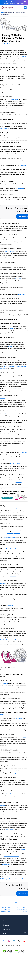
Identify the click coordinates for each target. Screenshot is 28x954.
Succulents (3, 583)
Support (5, 933)
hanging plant (10, 829)
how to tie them (19, 188)
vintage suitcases (13, 99)
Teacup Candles (15, 463)
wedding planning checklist (11, 856)
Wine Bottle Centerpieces (10, 549)
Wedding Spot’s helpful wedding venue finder (13, 879)
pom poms (18, 278)
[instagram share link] (9, 941)
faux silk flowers (9, 251)
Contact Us (6, 929)
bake (15, 388)
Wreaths (10, 605)
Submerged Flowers (9, 537)
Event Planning (16, 903)
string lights (22, 737)
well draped (5, 683)
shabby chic (23, 452)
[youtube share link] (24, 941)
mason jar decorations (15, 240)
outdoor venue (6, 864)
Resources (6, 925)
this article (13, 576)
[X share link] (19, 941)
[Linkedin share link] (14, 941)
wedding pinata (15, 773)
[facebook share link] (3, 941)
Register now (20, 3)
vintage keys (9, 794)
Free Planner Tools (9, 917)
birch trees (23, 165)
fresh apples (8, 414)
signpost (10, 346)
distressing (19, 482)
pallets (2, 714)
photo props (21, 294)
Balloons (2, 398)
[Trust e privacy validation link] (8, 951)
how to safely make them (13, 533)
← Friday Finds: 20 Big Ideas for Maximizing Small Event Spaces (6, 909)
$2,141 (24, 56)
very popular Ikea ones (15, 508)
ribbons (12, 328)
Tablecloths (18, 719)
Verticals (5, 921)
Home (2, 12)
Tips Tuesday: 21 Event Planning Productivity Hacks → (22, 909)
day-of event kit (4, 128)
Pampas (2, 805)
